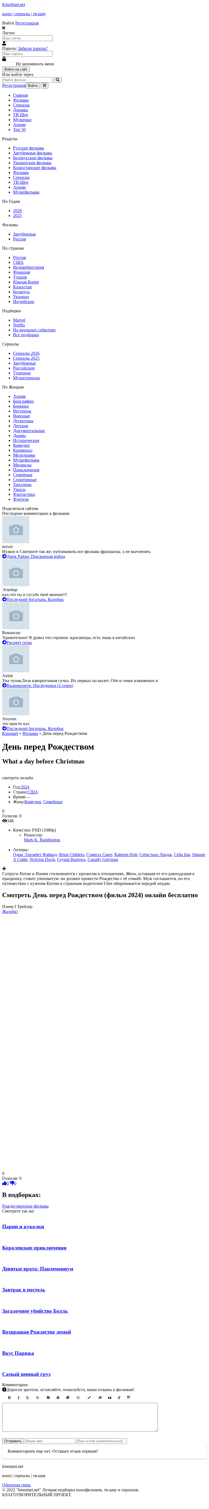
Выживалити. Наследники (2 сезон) (40, 685)
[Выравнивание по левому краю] (48, 1398)
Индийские (23, 301)
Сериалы (21, 105)
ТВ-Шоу (21, 182)
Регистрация (27, 23)
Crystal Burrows (71, 859)
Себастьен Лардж (155, 854)
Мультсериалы (26, 377)
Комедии (21, 445)
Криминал (22, 450)
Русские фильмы (28, 148)
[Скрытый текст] (100, 1398)
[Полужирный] (9, 1398)
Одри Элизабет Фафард (35, 854)
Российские (24, 368)
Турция (20, 277)
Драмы (19, 435)
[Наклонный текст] (18, 1398)
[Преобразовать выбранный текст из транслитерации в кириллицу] (119, 1398)
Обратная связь (16, 1485)
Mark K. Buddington (42, 840)
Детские (20, 425)
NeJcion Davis (42, 859)
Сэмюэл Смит (99, 854)
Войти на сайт (15, 69)
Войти (33, 86)
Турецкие (22, 373)
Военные (21, 416)
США (18, 262)
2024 (25, 787)
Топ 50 (19, 129)
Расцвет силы (19, 642)
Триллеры (22, 484)
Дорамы (20, 110)
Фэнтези (21, 499)
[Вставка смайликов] (78, 1398)
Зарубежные (24, 234)
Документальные (29, 430)
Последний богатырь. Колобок (35, 599)
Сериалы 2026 (26, 353)
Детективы (23, 421)
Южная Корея (26, 282)
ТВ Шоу (20, 114)
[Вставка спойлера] (129, 1398)
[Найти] (58, 80)
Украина (21, 296)
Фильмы (21, 100)
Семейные (22, 474)
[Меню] (44, 85)
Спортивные (25, 479)
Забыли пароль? (33, 48)
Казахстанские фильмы (34, 167)
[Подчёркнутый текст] (28, 1398)
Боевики (21, 406)
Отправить (13, 1441)
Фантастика (24, 494)
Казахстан (22, 287)
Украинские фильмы (32, 162)
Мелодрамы (24, 455)
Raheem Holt (125, 854)
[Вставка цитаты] (110, 1398)
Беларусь (21, 291)
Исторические (26, 440)
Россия (19, 239)
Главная (20, 95)
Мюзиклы (22, 465)
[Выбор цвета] (89, 1398)
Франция (21, 272)
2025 (17, 215)
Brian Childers (71, 854)
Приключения (26, 470)
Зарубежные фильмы (32, 153)
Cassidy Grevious (103, 859)
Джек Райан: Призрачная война (36, 556)
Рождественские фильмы (25, 1206)
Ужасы (19, 489)
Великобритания (28, 267)
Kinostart (10, 733)
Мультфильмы (26, 192)
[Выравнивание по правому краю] (67, 1398)
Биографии (23, 401)
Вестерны (22, 411)
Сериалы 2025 (26, 358)
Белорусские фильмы (33, 157)
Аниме (19, 124)
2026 (17, 210)
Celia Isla (182, 854)
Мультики (22, 119)
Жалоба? (10, 911)
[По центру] (58, 1398)
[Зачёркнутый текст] (37, 1398)
